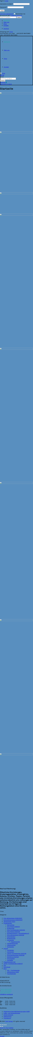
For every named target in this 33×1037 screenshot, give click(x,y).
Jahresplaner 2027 (9, 921)
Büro (5, 969)
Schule (6, 948)
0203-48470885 (6, 991)
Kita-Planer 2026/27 (13, 926)
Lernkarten (10, 950)
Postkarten (10, 947)
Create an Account (16, 15)
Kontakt (6, 25)
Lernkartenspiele (12, 943)
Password (3, 7)
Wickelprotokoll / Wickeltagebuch (18, 933)
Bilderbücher (11, 938)
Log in (2, 10)
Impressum (7, 1018)
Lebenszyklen (11, 945)
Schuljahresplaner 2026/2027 (13, 920)
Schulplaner (11, 958)
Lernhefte (10, 960)
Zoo (5, 965)
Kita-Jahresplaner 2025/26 (15, 935)
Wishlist (6, 28)
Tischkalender (11, 974)
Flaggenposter (15, 942)
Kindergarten (8, 923)
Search (19, 17)
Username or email (6, 4)
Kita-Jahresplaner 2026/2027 (13, 918)
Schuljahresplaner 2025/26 (15, 955)
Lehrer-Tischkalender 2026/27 (13, 963)
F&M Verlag (9, 1021)
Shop (5, 24)
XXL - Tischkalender (13, 970)
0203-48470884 (5, 992)
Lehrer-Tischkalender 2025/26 (16, 953)
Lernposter (10, 940)
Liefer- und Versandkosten (12, 1013)
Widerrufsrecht (8, 1015)
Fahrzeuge (7, 967)
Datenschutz (8, 1016)
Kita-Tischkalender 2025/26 (16, 930)
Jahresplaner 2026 (13, 972)
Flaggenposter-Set (9, 962)
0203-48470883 (6, 989)
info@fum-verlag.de (6, 994)
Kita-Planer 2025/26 (13, 932)
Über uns (6, 22)
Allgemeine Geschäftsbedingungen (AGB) (17, 1011)
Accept (2, 1036)
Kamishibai (10, 925)
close (6, 1)
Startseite (7, 20)
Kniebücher (10, 928)
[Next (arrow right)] (2, 1026)
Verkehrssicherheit (13, 957)
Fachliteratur (11, 937)
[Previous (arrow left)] (0, 1026)
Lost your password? (6, 14)
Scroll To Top (4, 1028)
